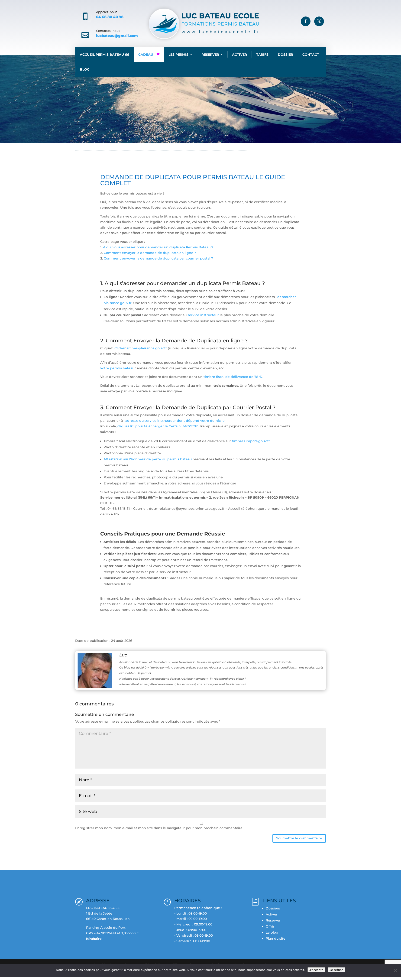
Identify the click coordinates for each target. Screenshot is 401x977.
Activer (239, 54)
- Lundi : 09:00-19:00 (190, 913)
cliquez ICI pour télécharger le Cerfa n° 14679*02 (157, 426)
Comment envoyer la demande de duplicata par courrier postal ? (158, 258)
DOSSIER (285, 54)
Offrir (270, 926)
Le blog (272, 932)
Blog (85, 69)
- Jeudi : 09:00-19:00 (190, 930)
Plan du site (275, 938)
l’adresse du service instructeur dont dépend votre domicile (174, 421)
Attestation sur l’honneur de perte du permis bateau (147, 459)
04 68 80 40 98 (109, 17)
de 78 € (255, 377)
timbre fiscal (214, 377)
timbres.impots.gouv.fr (251, 441)
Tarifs (262, 54)
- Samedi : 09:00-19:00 (192, 941)
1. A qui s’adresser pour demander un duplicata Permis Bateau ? (182, 283)
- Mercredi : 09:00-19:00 (193, 924)
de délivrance (237, 377)
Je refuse (336, 970)
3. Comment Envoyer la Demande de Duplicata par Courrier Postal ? (188, 407)
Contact (310, 54)
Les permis (178, 54)
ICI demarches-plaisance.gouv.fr (140, 348)
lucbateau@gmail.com (117, 35)
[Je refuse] (395, 970)
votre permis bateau (117, 368)
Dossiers (273, 908)
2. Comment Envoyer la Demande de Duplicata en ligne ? (174, 341)
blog (95, 139)
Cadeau (145, 54)
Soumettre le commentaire (299, 838)
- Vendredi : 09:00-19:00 (193, 935)
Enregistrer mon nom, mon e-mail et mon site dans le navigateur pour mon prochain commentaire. (159, 828)
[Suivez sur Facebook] (305, 21)
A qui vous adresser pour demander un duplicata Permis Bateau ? (157, 247)
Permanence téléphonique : (198, 908)
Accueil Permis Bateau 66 (104, 54)
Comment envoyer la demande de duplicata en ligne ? (150, 253)
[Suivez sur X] (319, 21)
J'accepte (316, 970)
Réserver (210, 54)
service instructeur (204, 315)
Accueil (81, 139)
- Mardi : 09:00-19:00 (190, 919)
